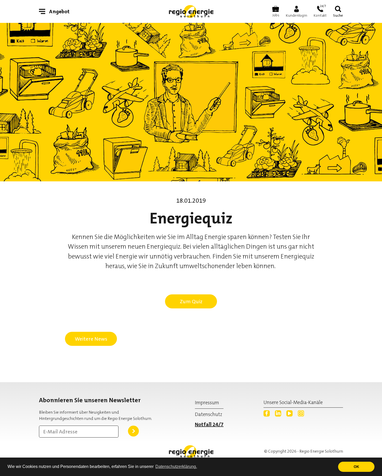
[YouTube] (289, 413)
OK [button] (356, 467)
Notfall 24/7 (209, 424)
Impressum (207, 402)
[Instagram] (301, 413)
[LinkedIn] (278, 413)
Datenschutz (208, 414)
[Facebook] (267, 413)
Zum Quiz (191, 301)
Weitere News (91, 338)
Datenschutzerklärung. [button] (176, 466)
